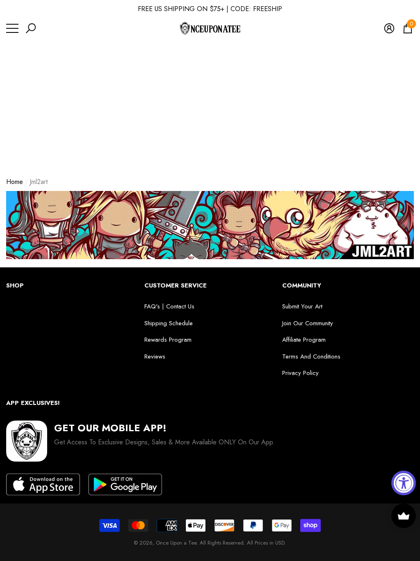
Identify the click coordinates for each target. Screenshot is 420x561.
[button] (31, 28)
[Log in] (389, 28)
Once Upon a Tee (176, 543)
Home (14, 181)
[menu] (12, 28)
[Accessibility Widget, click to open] (403, 483)
